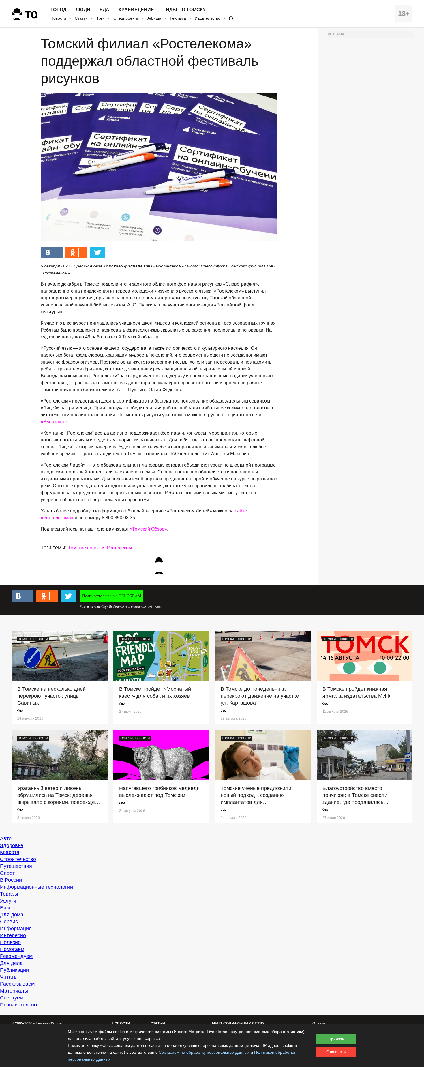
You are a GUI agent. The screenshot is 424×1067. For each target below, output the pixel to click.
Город (58, 10)
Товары (9, 894)
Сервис (9, 921)
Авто (6, 838)
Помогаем (12, 949)
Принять (336, 1039)
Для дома (11, 915)
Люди (83, 10)
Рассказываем (17, 984)
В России (11, 880)
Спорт (7, 873)
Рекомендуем (16, 956)
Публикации (14, 970)
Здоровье (11, 845)
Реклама (178, 18)
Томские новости (86, 547)
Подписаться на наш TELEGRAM (111, 596)
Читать (8, 977)
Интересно (13, 935)
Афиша (154, 18)
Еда (104, 10)
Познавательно (18, 1005)
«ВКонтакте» (54, 421)
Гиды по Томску (184, 10)
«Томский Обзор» (148, 529)
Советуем (11, 998)
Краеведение (136, 10)
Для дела (11, 963)
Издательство (207, 18)
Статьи (81, 18)
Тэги (100, 18)
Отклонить (336, 1051)
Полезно (10, 942)
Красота (9, 852)
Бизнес (8, 908)
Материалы (14, 991)
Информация (16, 928)
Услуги (8, 901)
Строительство (18, 859)
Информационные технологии (36, 887)
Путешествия (16, 866)
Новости (58, 18)
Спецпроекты (126, 18)
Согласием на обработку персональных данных (204, 1052)
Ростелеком (119, 547)
